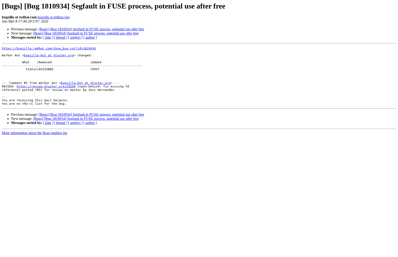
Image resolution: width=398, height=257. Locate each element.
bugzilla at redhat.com (54, 17)
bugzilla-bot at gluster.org (49, 55)
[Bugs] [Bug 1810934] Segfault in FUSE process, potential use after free (91, 29)
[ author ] (90, 37)
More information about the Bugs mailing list (34, 133)
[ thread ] (60, 37)
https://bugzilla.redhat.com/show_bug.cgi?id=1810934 (49, 48)
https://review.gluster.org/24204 (46, 86)
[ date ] (48, 37)
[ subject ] (75, 37)
